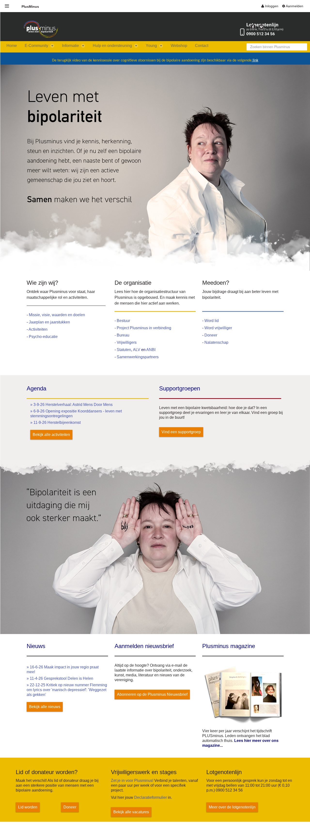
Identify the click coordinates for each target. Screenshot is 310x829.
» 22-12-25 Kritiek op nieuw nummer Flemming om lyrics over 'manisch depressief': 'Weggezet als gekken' (67, 690)
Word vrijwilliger (218, 328)
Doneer (210, 335)
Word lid (211, 321)
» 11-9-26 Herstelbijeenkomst (55, 422)
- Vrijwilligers (126, 342)
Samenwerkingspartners (138, 357)
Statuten (124, 350)
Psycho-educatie (43, 337)
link (255, 60)
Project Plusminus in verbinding (144, 328)
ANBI (150, 350)
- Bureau (122, 335)
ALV (137, 350)
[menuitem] (269, 6)
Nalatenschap (216, 342)
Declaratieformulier (150, 797)
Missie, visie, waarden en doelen (57, 315)
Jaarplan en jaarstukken (49, 322)
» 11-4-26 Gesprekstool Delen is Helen (60, 678)
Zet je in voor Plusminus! (132, 780)
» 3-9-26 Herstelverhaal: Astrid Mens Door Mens (71, 405)
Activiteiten (38, 329)
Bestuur (123, 321)
